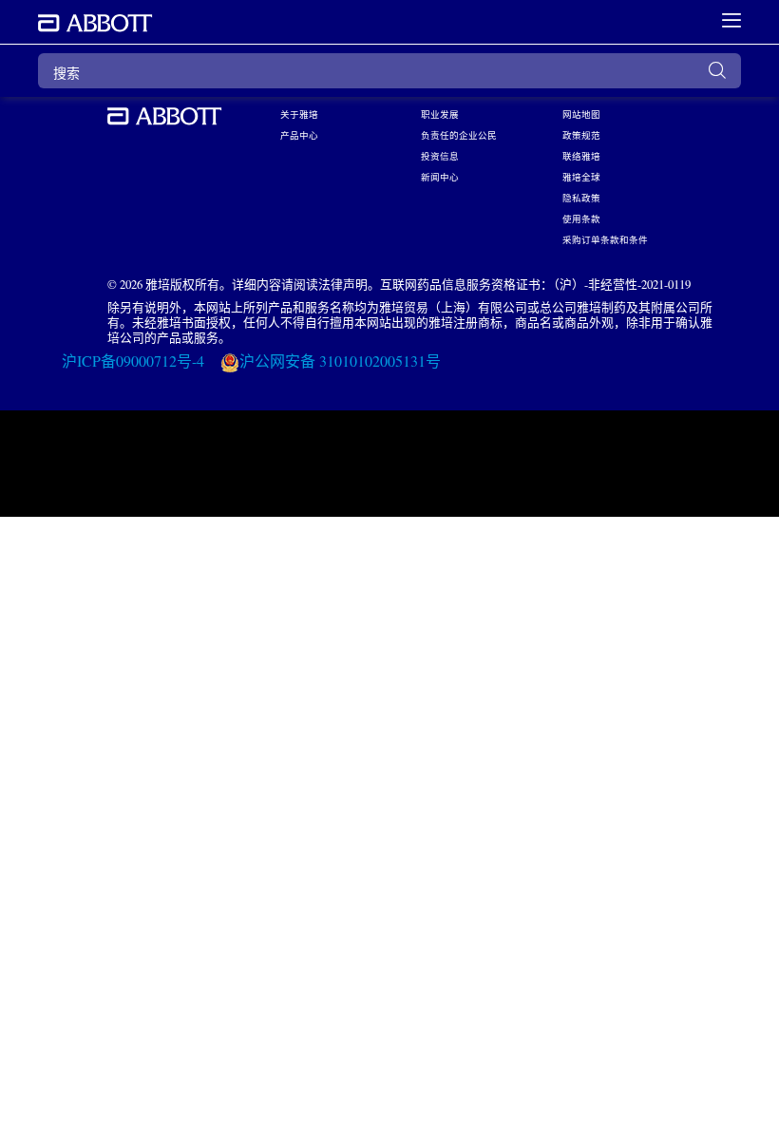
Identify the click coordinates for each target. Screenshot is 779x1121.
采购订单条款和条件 (605, 239)
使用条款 (581, 218)
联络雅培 (581, 155)
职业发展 (440, 114)
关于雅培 (299, 114)
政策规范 (581, 135)
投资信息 (440, 155)
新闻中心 (440, 176)
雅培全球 (581, 176)
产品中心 (299, 135)
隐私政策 (581, 197)
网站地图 (581, 114)
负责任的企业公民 (459, 135)
